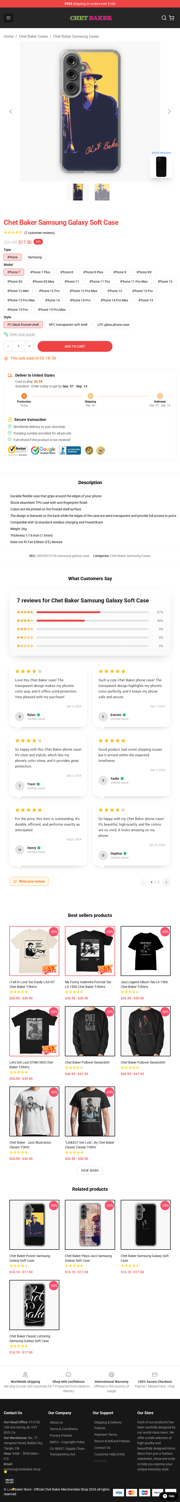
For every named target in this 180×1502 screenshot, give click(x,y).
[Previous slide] (11, 111)
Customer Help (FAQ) (109, 1454)
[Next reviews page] (166, 882)
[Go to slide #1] (78, 192)
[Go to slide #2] (102, 192)
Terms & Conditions (64, 1429)
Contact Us (102, 1448)
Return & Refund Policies (112, 1441)
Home (9, 36)
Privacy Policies (61, 1435)
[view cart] (171, 18)
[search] (164, 18)
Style (7, 317)
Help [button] (171, 1496)
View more (90, 1170)
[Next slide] (169, 111)
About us (56, 1422)
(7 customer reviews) (39, 233)
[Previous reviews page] (143, 882)
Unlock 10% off (9, 1481)
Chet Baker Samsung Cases (76, 36)
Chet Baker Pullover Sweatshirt (87, 1062)
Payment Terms (105, 1434)
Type (7, 250)
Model (8, 265)
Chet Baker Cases (33, 36)
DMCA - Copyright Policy (67, 1442)
